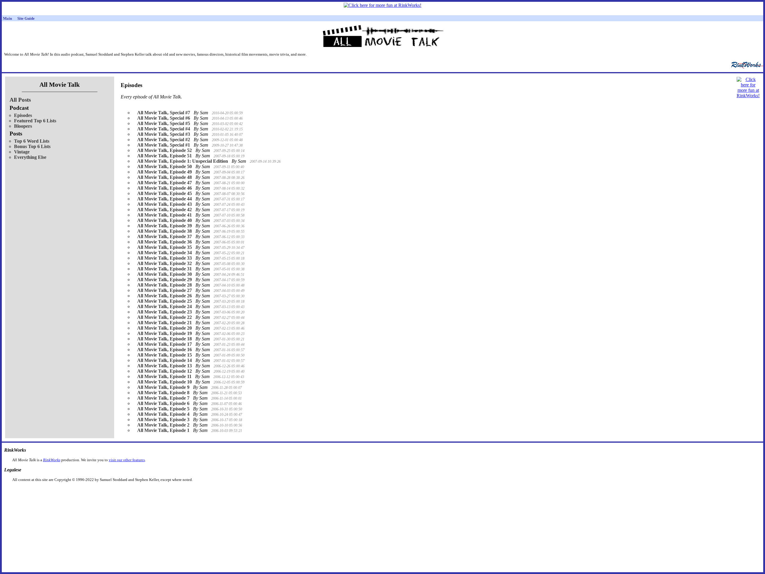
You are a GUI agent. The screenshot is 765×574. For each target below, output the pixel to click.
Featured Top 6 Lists (35, 120)
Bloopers (23, 126)
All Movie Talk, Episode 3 (163, 419)
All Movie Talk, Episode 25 (164, 301)
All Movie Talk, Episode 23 (164, 311)
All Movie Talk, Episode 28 (164, 284)
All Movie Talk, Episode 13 (164, 365)
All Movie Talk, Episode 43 (164, 204)
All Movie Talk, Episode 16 (164, 349)
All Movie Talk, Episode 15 (164, 354)
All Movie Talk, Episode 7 (163, 398)
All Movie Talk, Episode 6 (163, 403)
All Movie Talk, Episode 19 (164, 333)
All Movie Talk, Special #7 (163, 112)
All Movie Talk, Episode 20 (164, 328)
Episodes (23, 115)
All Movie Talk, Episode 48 (164, 177)
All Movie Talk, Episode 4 (163, 414)
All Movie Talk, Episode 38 (164, 231)
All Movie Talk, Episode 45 (164, 193)
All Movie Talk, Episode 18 (164, 338)
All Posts (20, 100)
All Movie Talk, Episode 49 (164, 171)
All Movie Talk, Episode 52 (164, 150)
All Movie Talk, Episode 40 (164, 220)
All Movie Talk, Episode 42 (164, 209)
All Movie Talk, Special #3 (163, 134)
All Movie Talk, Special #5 (163, 123)
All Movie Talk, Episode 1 (163, 430)
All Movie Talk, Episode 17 (164, 344)
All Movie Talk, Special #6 (163, 118)
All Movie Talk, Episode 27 (164, 290)
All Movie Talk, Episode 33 (164, 258)
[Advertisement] (352, 491)
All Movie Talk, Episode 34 (164, 252)
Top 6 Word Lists (31, 141)
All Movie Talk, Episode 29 (164, 279)
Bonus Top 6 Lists (32, 146)
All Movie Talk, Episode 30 (164, 274)
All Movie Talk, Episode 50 (164, 166)
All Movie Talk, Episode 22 (164, 317)
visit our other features (127, 460)
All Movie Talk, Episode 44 (164, 198)
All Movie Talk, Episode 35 (164, 247)
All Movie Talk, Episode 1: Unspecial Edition (182, 161)
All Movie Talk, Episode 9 (163, 387)
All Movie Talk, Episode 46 (164, 188)
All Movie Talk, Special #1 (163, 144)
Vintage (22, 151)
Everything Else (30, 157)
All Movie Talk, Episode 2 (163, 424)
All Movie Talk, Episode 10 (164, 381)
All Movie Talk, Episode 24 (164, 306)
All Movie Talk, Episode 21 (164, 322)
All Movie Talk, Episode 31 (164, 268)
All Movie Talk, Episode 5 (163, 408)
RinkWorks (51, 460)
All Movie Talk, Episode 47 (164, 182)
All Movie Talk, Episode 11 (164, 376)
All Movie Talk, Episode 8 (163, 392)
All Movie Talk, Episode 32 (164, 263)
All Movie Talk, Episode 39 (164, 225)
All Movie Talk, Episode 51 (164, 155)
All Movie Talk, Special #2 (163, 139)
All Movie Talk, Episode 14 (164, 360)
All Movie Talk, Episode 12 (164, 371)
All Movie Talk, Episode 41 (164, 214)
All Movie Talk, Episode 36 (164, 241)
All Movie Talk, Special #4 (163, 128)
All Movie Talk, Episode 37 (164, 236)
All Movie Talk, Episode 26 (164, 295)
